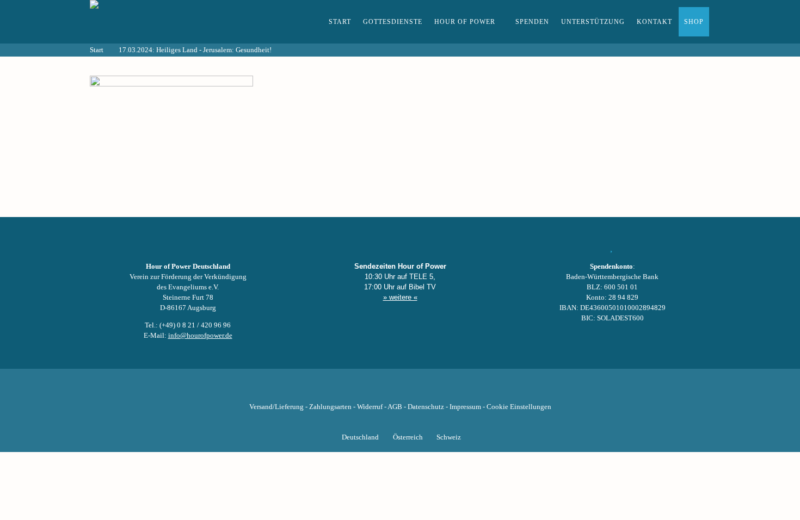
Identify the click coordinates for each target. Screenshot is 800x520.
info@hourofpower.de (200, 335)
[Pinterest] (418, 390)
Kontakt (654, 22)
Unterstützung (593, 22)
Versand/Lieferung (276, 407)
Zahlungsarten (330, 407)
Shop (694, 22)
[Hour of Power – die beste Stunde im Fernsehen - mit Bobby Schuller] (150, 22)
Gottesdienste (392, 22)
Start (340, 22)
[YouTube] (381, 390)
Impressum (465, 407)
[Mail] (455, 390)
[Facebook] (344, 390)
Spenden (532, 22)
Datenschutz (426, 407)
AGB (394, 407)
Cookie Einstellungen (519, 407)
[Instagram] (400, 390)
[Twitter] (363, 390)
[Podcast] (437, 390)
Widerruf (370, 407)
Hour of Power (464, 22)
